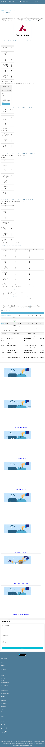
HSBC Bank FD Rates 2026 (21, 489)
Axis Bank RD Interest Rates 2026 (21, 583)
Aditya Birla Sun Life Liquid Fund (6, 326)
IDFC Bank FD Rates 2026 (21, 458)
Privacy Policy (5, 101)
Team (1, 718)
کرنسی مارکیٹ (10, 299)
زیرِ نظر (28, 307)
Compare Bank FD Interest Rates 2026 (21, 521)
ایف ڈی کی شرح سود (11, 10)
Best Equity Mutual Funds (4, 690)
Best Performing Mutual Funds (5, 682)
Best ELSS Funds (3, 688)
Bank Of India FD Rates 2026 (21, 396)
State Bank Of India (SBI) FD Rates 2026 (21, 614)
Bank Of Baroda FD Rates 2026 (21, 427)
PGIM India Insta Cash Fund (5, 315)
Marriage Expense (3, 706)
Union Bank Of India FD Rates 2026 (21, 552)
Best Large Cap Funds (4, 691)
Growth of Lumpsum (3, 700)
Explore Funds (3, 665)
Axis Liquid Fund (3, 323)
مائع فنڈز (2, 299)
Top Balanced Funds (3, 687)
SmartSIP (2, 662)
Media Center (2, 721)
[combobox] (26, 2)
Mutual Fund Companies (4, 678)
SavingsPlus (2, 660)
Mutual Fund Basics (3, 669)
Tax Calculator (3, 698)
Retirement (2, 675)
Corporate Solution (3, 722)
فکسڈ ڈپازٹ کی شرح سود (27, 20)
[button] (23, 625)
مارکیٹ (30, 305)
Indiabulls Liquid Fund (4, 318)
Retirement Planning (3, 703)
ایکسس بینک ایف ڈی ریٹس (4, 10)
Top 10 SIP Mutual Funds (4, 685)
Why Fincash (2, 716)
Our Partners (2, 719)
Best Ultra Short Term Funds (5, 693)
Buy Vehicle (2, 709)
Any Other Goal (3, 711)
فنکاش (16, 10)
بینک (42, 15)
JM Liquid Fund (3, 320)
